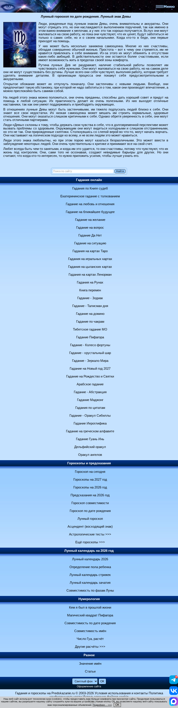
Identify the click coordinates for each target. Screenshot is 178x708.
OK (117, 704)
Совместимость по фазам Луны (90, 590)
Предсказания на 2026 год (90, 495)
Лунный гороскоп (90, 518)
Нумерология (89, 599)
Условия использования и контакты (121, 693)
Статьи (90, 671)
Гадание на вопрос (90, 227)
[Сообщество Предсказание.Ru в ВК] (173, 694)
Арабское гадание (90, 384)
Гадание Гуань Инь (90, 439)
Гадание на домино (90, 313)
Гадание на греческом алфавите (90, 431)
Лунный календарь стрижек (90, 575)
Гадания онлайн (89, 180)
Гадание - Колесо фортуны (90, 345)
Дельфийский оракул (90, 447)
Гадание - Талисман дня (90, 306)
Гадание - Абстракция (90, 392)
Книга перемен (90, 290)
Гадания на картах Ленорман (90, 274)
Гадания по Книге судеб (90, 188)
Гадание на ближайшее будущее (90, 212)
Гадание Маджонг (90, 400)
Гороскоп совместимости (90, 503)
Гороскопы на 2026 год (90, 487)
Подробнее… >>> (102, 705)
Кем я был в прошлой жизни (90, 607)
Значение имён (90, 663)
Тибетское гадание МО (90, 329)
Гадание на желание (90, 219)
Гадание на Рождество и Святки (90, 376)
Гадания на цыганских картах (90, 266)
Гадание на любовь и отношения (90, 204)
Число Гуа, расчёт (90, 639)
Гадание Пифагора (90, 337)
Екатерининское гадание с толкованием (90, 196)
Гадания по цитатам (90, 407)
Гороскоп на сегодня (90, 471)
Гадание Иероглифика (90, 423)
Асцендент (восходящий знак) (90, 526)
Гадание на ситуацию (90, 243)
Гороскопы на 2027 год (90, 479)
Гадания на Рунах (90, 282)
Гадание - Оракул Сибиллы (90, 415)
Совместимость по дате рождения (90, 623)
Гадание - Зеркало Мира (90, 360)
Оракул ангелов (90, 454)
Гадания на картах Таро (90, 251)
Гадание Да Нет (90, 235)
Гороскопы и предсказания (89, 463)
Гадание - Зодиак (90, 298)
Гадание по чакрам (90, 321)
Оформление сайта (89, 686)
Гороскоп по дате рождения (90, 511)
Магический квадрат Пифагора (90, 615)
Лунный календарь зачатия (90, 582)
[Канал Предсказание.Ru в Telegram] (173, 683)
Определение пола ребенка (90, 567)
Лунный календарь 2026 (90, 559)
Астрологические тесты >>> (90, 534)
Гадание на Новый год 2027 (90, 368)
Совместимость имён (90, 631)
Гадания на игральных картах (90, 259)
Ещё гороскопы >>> (90, 542)
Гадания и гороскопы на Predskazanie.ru (45, 693)
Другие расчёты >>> (90, 646)
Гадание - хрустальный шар (90, 353)
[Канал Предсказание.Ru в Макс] (173, 704)
